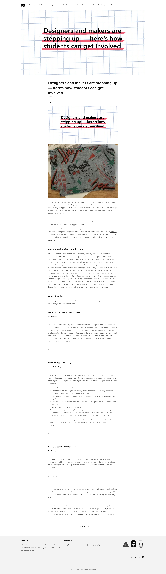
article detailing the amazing (86, 265)
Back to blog (84, 526)
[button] (33, 5)
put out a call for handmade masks (83, 202)
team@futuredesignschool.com (86, 514)
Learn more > (53, 350)
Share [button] (52, 102)
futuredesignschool (79, 569)
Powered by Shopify (91, 569)
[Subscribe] (53, 557)
